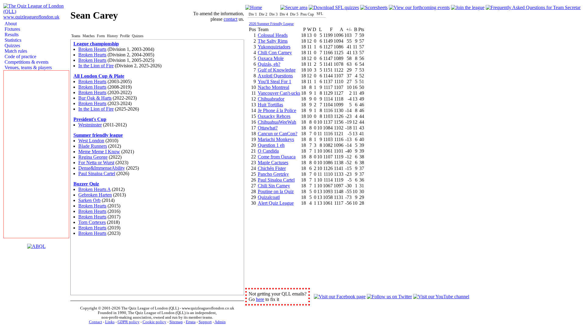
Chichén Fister (272, 168)
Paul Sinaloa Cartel (96, 173)
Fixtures (11, 29)
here (260, 299)
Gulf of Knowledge (277, 70)
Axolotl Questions (275, 75)
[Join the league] (467, 7)
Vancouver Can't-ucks (279, 93)
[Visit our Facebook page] (340, 296)
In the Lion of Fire (96, 65)
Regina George (93, 157)
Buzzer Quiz (86, 183)
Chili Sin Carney (274, 185)
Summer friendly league (98, 135)
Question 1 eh (271, 145)
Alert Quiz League (276, 203)
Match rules (15, 51)
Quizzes (11, 45)
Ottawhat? (268, 127)
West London (91, 140)
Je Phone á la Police (277, 110)
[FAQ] (533, 7)
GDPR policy (129, 322)
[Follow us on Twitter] (389, 296)
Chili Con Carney (275, 52)
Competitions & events (25, 62)
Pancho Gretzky (273, 174)
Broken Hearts (92, 49)
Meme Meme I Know (99, 151)
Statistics (12, 40)
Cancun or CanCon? (277, 133)
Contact (95, 322)
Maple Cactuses (273, 162)
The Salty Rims (273, 41)
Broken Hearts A (94, 189)
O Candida (268, 151)
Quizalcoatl (269, 197)
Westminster (90, 124)
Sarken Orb (89, 200)
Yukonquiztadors (274, 46)
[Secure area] (293, 7)
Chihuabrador (271, 98)
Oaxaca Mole (271, 58)
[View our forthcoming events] (419, 7)
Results (11, 34)
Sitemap (176, 322)
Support (205, 322)
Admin (220, 322)
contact (230, 19)
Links (110, 322)
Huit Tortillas (270, 104)
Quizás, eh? (269, 64)
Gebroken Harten (95, 194)
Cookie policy (154, 322)
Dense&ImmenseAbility (101, 168)
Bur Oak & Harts (95, 98)
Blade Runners (92, 146)
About (10, 23)
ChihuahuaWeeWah (277, 122)
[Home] (253, 7)
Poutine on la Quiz (276, 191)
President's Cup (89, 119)
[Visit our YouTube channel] (441, 296)
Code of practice (19, 56)
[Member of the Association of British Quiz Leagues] (36, 246)
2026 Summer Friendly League (271, 24)
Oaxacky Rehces (274, 116)
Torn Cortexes (92, 222)
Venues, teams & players (27, 67)
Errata (191, 322)
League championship (96, 43)
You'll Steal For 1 (274, 81)
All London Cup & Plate (98, 76)
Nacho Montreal (273, 87)
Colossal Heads (273, 35)
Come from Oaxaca (277, 156)
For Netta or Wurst (96, 162)
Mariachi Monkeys (276, 139)
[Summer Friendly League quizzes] (334, 7)
